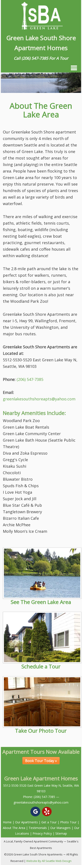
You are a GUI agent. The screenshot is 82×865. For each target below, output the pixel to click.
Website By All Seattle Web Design (49, 861)
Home (7, 822)
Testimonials (38, 828)
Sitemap (61, 833)
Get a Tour (49, 822)
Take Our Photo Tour (41, 730)
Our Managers (60, 828)
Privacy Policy (42, 833)
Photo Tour (68, 822)
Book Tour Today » (41, 760)
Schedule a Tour (41, 666)
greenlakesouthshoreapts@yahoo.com (39, 398)
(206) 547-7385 (35, 58)
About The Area (14, 828)
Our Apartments (26, 822)
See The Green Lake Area (41, 601)
